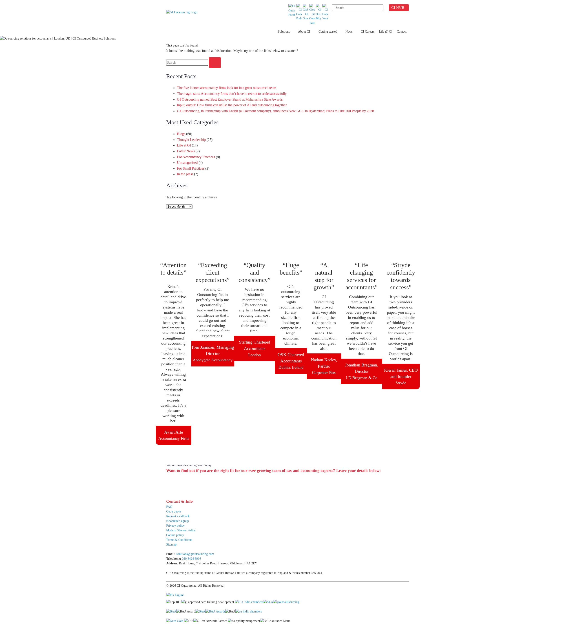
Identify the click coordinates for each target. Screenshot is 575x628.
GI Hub (398, 7)
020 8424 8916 (191, 558)
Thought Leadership (191, 140)
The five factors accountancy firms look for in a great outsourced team (226, 88)
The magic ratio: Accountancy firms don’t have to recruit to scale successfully (232, 93)
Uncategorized (187, 162)
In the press (185, 174)
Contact (402, 31)
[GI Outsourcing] (183, 18)
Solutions (284, 31)
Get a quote (173, 511)
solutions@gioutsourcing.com (195, 554)
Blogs (181, 134)
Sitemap (171, 544)
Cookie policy (175, 535)
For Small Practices (190, 168)
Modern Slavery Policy (181, 530)
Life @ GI (385, 31)
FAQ (169, 506)
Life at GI (184, 145)
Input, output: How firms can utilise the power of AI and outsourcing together (232, 105)
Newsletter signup (177, 521)
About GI (304, 31)
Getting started (327, 31)
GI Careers (367, 31)
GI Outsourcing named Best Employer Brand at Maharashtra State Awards (230, 99)
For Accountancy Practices (196, 157)
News (348, 31)
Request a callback (178, 516)
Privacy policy (175, 525)
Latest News (186, 151)
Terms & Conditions (179, 539)
